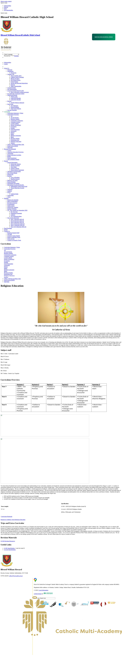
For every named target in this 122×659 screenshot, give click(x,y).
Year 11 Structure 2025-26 (17, 225)
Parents (6, 161)
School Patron (14, 81)
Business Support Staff (13, 232)
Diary (5, 8)
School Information (12, 162)
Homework (10, 174)
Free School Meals (12, 173)
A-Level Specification (10, 549)
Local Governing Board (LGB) (15, 90)
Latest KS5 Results (16, 99)
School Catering (15, 168)
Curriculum (7, 111)
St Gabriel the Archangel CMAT (15, 93)
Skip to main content (6, 1)
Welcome (9, 69)
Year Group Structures (13, 218)
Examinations (10, 204)
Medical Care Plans (12, 180)
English (13, 128)
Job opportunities (8, 10)
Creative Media (15, 123)
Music (12, 137)
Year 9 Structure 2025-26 (17, 222)
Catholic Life (10, 74)
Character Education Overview (15, 152)
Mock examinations (12, 201)
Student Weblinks (12, 209)
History (13, 132)
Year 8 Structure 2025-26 (17, 221)
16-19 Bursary (14, 105)
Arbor (8, 197)
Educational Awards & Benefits (15, 185)
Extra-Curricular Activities (14, 155)
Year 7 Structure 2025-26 (17, 219)
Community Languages (17, 120)
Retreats (13, 84)
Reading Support (15, 179)
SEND (6, 229)
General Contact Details (13, 235)
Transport (9, 189)
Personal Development (10, 149)
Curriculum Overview (13, 114)
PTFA (9, 192)
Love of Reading (15, 177)
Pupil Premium (8, 228)
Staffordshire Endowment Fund (19, 186)
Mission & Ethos (15, 78)
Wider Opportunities (16, 86)
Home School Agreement (17, 170)
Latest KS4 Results (16, 98)
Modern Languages (16, 135)
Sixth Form (10, 104)
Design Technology (16, 125)
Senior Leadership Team (13, 237)
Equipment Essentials (16, 213)
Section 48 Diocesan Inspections (19, 83)
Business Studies (15, 119)
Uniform (9, 191)
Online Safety (11, 206)
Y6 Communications (16, 216)
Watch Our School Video (104, 37)
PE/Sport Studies (15, 138)
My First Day (14, 212)
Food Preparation (15, 129)
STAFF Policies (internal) (17, 102)
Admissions (10, 71)
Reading (9, 176)
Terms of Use (10, 238)
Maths (12, 134)
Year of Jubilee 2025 (16, 75)
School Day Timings (12, 207)
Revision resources (12, 203)
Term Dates (14, 167)
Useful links (10, 195)
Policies (6, 7)
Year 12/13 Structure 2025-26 (18, 227)
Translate (16, 56)
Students (6, 198)
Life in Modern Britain (13, 159)
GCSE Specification (9, 548)
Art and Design (15, 117)
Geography (14, 131)
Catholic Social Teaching (17, 77)
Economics (13, 126)
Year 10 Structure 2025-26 (17, 224)
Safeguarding (7, 5)
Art (11, 116)
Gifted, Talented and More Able (15, 144)
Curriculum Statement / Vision (15, 113)
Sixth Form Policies (16, 108)
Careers (9, 150)
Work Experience (11, 158)
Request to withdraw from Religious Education (13, 519)
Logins (6, 64)
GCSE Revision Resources (8, 541)
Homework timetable (12, 200)
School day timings (16, 164)
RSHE (9, 156)
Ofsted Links (14, 96)
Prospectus (13, 72)
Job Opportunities (12, 89)
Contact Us (7, 231)
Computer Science (15, 122)
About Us (6, 68)
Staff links (10, 147)
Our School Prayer (15, 80)
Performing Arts (15, 140)
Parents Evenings (15, 165)
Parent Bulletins (15, 107)
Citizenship (10, 153)
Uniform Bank (14, 194)
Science (13, 143)
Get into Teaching (12, 110)
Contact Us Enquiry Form (14, 240)
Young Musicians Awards (17, 188)
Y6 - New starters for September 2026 (17, 210)
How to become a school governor (20, 92)
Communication (11, 87)
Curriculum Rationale (6, 516)
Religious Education (16, 141)
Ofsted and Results (12, 95)
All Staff (9, 234)
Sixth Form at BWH (12, 146)
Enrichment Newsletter (13, 183)
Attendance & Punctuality (14, 171)
